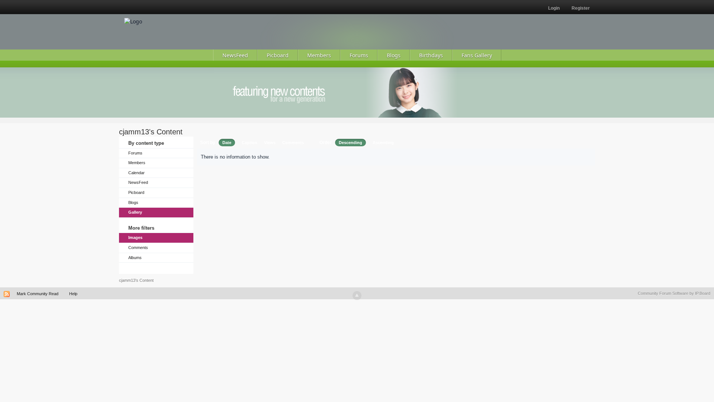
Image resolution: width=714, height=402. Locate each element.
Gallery (135, 212)
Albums (135, 257)
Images (135, 237)
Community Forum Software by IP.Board (674, 293)
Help (73, 293)
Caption (249, 142)
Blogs (133, 202)
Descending (350, 142)
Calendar (136, 172)
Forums (135, 153)
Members (136, 162)
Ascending (383, 142)
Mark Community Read (37, 293)
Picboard (136, 192)
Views (270, 142)
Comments (138, 247)
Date (226, 142)
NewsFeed (138, 182)
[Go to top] (357, 295)
